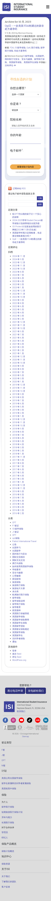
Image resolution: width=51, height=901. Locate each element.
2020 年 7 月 (18, 372)
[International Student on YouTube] (21, 720)
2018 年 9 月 (18, 428)
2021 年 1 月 (18, 353)
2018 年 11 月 (18, 422)
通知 (14, 641)
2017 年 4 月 (18, 475)
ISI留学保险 (20, 47)
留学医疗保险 (18, 604)
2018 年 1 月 (18, 454)
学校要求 (16, 569)
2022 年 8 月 (18, 303)
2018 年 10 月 (18, 425)
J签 (3, 755)
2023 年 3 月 (18, 284)
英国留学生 (17, 635)
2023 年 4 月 (18, 281)
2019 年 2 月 (18, 413)
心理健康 (16, 576)
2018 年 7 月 (18, 435)
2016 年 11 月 (18, 488)
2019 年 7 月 (18, 400)
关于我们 (6, 876)
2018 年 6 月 (18, 438)
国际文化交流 (18, 560)
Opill (28, 47)
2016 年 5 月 (18, 504)
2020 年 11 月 (18, 359)
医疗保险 (35, 47)
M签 (3, 765)
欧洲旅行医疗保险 (20, 594)
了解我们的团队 (9, 881)
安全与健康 (27, 59)
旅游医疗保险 (18, 585)
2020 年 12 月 (18, 356)
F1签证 (15, 525)
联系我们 (21, 711)
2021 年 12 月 (18, 322)
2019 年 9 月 (18, 394)
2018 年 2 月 (18, 450)
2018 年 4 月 (18, 444)
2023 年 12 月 (18, 262)
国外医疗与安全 (12, 59)
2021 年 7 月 (18, 334)
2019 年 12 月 (18, 385)
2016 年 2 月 (18, 513)
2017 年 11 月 (18, 457)
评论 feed (16, 657)
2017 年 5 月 (18, 472)
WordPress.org (19, 660)
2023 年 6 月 (18, 278)
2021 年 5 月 (18, 341)
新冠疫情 (16, 579)
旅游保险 (16, 582)
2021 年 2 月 (18, 350)
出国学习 (16, 547)
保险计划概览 (8, 851)
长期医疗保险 (8, 822)
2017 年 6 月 (18, 469)
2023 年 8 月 (18, 272)
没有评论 (9, 65)
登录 (14, 650)
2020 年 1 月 (18, 381)
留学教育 (16, 607)
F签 (3, 750)
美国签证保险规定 (20, 629)
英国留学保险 (18, 632)
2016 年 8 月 (18, 494)
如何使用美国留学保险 (22, 566)
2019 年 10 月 (18, 391)
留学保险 (16, 598)
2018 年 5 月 (18, 441)
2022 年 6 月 (18, 306)
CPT (14, 522)
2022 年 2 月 (18, 319)
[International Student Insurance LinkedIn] (45, 720)
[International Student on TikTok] (29, 720)
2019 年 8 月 (18, 397)
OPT (14, 535)
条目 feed (16, 654)
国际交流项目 (18, 557)
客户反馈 (6, 887)
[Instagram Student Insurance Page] (13, 720)
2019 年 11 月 (18, 388)
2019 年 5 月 (18, 406)
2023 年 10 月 (18, 268)
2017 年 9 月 (18, 460)
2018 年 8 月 (18, 432)
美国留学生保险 (31, 62)
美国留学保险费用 (20, 619)
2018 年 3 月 (18, 447)
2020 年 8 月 (18, 369)
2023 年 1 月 (18, 287)
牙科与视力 (7, 817)
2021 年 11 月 (18, 325)
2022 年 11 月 (18, 294)
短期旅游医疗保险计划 (12, 812)
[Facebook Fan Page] (5, 720)
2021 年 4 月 (18, 344)
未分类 (15, 591)
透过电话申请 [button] (15, 690)
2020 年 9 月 (18, 366)
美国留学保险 (15, 62)
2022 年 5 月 (18, 309)
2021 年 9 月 (18, 331)
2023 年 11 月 (18, 265)
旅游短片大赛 (18, 588)
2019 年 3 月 (18, 410)
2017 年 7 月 (18, 466)
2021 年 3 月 (18, 347)
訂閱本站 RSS (19, 188)
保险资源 (6, 864)
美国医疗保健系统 (20, 613)
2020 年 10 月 (18, 363)
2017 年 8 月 (18, 463)
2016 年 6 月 (18, 501)
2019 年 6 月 (18, 403)
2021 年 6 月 (18, 337)
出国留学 (40, 56)
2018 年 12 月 (18, 419)
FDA (12, 47)
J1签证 (15, 532)
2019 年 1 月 (18, 416)
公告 (14, 544)
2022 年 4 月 (18, 312)
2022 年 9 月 (18, 300)
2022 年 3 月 (18, 316)
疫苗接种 (16, 610)
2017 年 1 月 (18, 482)
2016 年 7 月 (18, 497)
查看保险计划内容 (25, 167)
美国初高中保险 (9, 788)
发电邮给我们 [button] (36, 690)
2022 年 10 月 (18, 297)
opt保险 (16, 538)
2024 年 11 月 (18, 256)
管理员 (5, 832)
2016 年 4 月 (18, 507)
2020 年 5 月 (18, 375)
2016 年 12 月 (18, 485)
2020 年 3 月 (18, 378)
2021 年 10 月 (18, 328)
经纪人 (5, 837)
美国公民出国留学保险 (12, 778)
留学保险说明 (18, 601)
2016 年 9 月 (18, 491)
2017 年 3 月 (18, 479)
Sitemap (25, 736)
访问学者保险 (18, 638)
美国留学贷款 (18, 626)
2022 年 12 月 (18, 290)
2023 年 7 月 (18, 275)
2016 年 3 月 (18, 510)
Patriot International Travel (24, 541)
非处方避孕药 (20, 51)
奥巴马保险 (17, 563)
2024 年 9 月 (18, 259)
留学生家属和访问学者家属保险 (16, 783)
